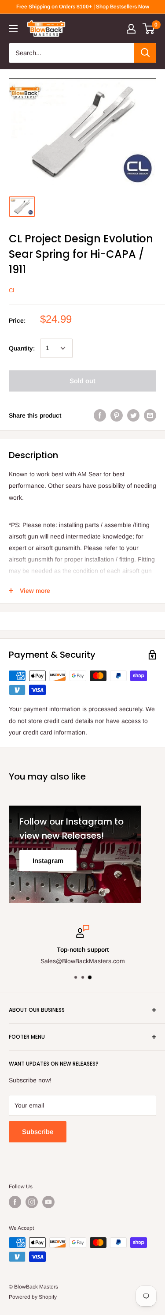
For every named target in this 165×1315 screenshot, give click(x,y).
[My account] (131, 29)
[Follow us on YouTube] (48, 1202)
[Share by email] (150, 415)
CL (12, 290)
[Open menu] (13, 28)
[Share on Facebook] (100, 415)
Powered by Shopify (33, 1297)
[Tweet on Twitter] (133, 415)
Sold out (82, 380)
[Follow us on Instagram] (32, 1202)
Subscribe (37, 1131)
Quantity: (22, 348)
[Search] (145, 53)
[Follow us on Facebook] (15, 1202)
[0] (148, 28)
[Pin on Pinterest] (116, 415)
